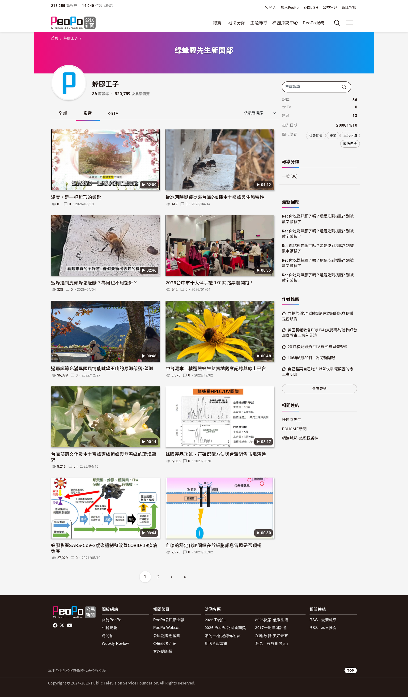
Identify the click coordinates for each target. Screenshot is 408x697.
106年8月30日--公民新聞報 (311, 358)
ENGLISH (311, 7)
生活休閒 (350, 135)
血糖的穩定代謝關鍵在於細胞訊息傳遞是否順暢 (214, 545)
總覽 (217, 22)
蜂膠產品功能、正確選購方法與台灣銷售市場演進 (216, 454)
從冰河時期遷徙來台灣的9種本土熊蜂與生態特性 (215, 197)
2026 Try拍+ (215, 619)
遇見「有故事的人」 (272, 643)
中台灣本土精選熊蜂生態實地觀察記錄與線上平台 (216, 368)
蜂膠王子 (71, 38)
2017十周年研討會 (271, 627)
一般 (286, 176)
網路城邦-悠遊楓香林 (300, 438)
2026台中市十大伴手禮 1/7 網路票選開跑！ (210, 282)
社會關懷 (316, 135)
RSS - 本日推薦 (323, 627)
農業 (333, 135)
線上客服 (349, 7)
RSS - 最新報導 (323, 619)
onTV (113, 113)
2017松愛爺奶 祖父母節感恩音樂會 (318, 347)
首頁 (54, 38)
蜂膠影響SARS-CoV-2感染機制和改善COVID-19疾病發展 (104, 548)
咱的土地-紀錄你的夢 (223, 635)
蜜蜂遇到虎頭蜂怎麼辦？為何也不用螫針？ (94, 282)
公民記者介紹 (164, 643)
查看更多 (319, 388)
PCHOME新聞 (294, 429)
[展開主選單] (349, 23)
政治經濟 (350, 144)
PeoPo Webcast (167, 627)
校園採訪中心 (285, 22)
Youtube (70, 625)
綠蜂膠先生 (291, 420)
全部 (63, 113)
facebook (55, 625)
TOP (350, 670)
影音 (87, 113)
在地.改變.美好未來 (271, 635)
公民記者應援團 (166, 635)
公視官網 (330, 7)
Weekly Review (115, 643)
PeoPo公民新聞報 (169, 619)
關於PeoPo (112, 619)
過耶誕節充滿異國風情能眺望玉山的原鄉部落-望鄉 (102, 368)
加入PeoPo (290, 7)
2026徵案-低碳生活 (271, 619)
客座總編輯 (163, 651)
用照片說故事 (216, 643)
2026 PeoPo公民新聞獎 (225, 627)
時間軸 (107, 635)
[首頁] (73, 23)
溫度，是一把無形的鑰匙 (76, 197)
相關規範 (109, 627)
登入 (272, 7)
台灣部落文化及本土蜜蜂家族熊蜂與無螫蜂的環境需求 (103, 457)
